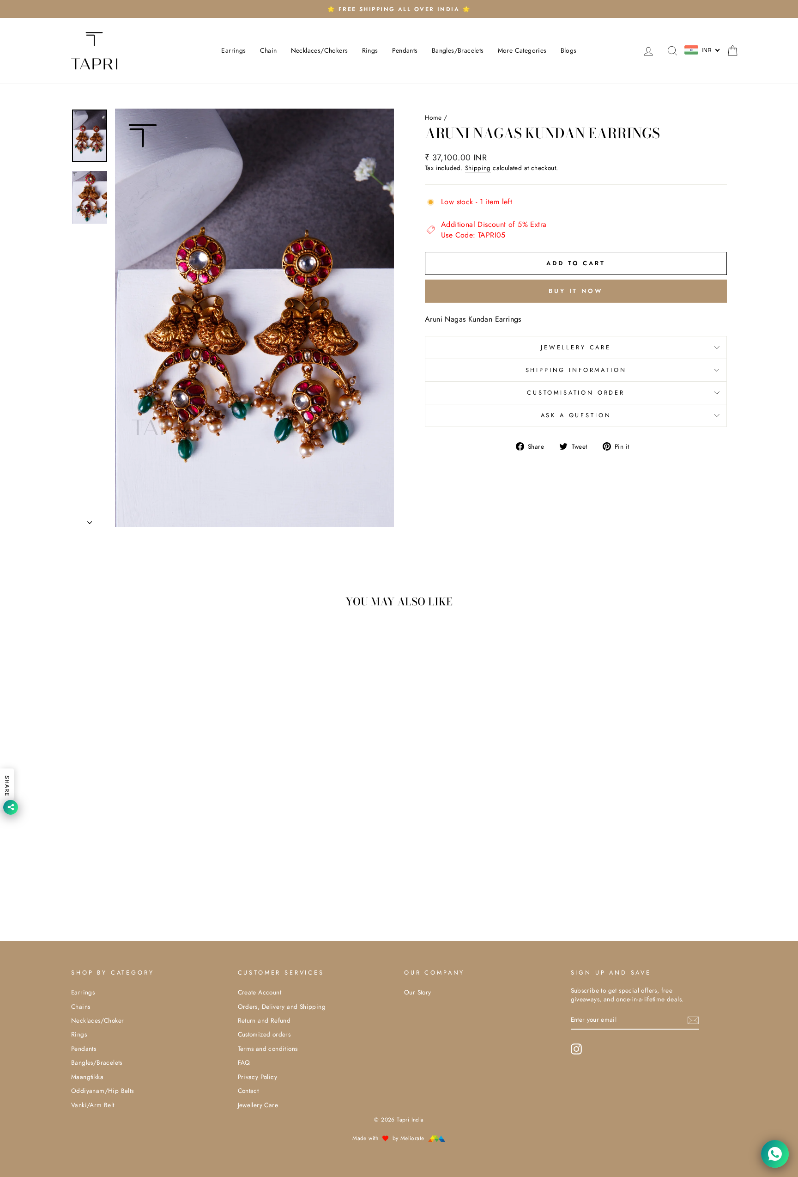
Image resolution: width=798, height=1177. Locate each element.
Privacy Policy (258, 1076)
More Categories (522, 50)
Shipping (478, 168)
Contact (248, 1090)
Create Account (260, 992)
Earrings (233, 50)
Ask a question (576, 415)
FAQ (244, 1062)
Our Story (417, 992)
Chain (268, 50)
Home (433, 117)
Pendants (405, 50)
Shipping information (576, 370)
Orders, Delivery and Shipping (282, 1006)
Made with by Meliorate (389, 1138)
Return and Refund (264, 1020)
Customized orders (264, 1034)
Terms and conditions (268, 1048)
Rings (370, 50)
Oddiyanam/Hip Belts (102, 1090)
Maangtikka (87, 1076)
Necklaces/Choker (97, 1020)
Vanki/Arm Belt (93, 1105)
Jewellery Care (576, 347)
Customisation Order (576, 392)
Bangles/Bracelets (458, 50)
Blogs (569, 50)
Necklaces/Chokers (319, 50)
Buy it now (576, 291)
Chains (80, 1006)
